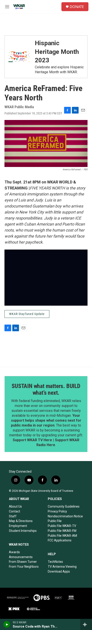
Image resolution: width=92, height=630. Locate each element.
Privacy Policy (57, 511)
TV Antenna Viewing (62, 566)
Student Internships (23, 530)
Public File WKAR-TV (62, 526)
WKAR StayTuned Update (27, 314)
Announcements (21, 557)
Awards (14, 552)
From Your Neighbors (24, 566)
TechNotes (55, 561)
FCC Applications (59, 540)
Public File (55, 521)
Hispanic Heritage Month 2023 (57, 51)
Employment (18, 526)
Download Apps (59, 571)
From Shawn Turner (23, 561)
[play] (7, 624)
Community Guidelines (63, 506)
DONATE (77, 7)
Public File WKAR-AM (62, 535)
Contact (14, 511)
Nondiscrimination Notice (65, 516)
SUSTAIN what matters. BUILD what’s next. (46, 389)
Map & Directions (21, 521)
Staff (13, 516)
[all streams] (86, 624)
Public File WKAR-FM (62, 530)
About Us (15, 506)
